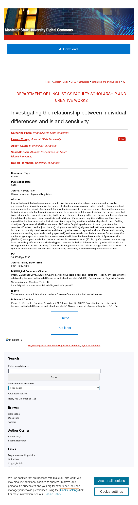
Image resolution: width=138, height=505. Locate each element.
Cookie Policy (52, 494)
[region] (69, 486)
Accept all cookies (111, 481)
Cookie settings (69, 490)
